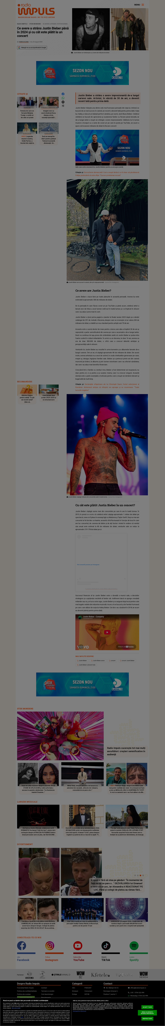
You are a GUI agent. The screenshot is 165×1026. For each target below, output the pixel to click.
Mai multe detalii (16, 1008)
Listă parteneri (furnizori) (79, 1011)
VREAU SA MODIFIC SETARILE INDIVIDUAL (147, 1012)
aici (22, 1017)
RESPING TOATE (147, 1018)
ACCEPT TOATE (147, 1007)
